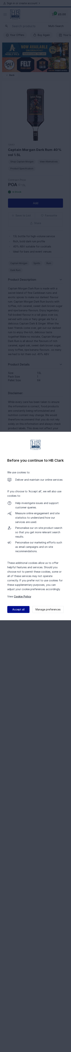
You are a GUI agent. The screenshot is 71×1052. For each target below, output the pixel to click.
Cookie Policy (22, 596)
